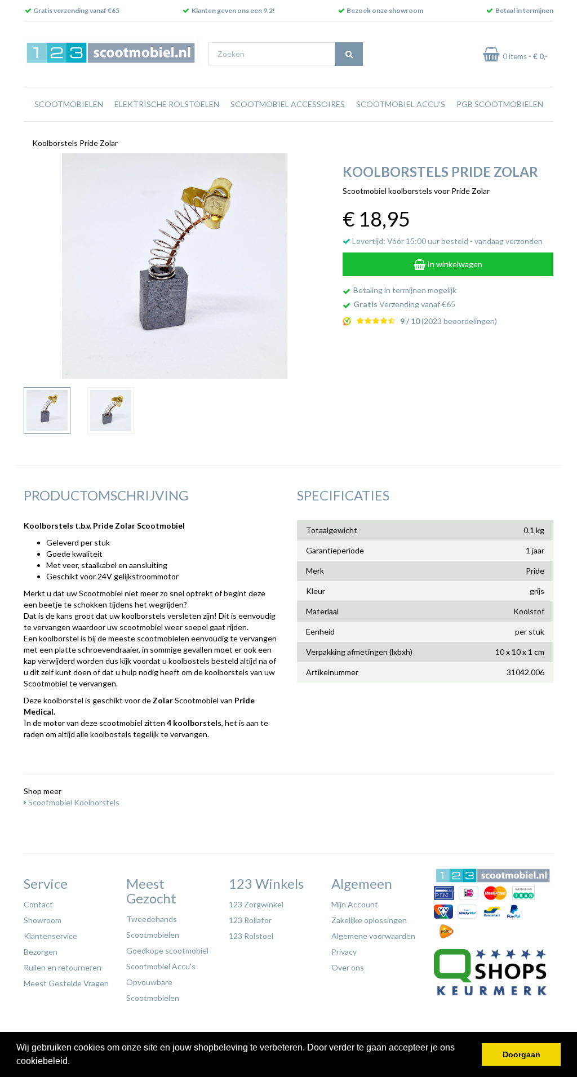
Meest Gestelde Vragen (66, 983)
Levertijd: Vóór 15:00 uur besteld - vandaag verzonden (446, 241)
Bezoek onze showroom (385, 10)
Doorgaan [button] (521, 1054)
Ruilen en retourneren (62, 967)
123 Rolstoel (251, 936)
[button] (74, 1062)
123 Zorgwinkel (256, 904)
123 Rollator (250, 920)
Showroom (42, 920)
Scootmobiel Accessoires (287, 104)
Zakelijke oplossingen (369, 920)
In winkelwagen (453, 264)
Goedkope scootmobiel (167, 950)
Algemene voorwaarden (373, 936)
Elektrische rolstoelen (166, 104)
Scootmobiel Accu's (400, 104)
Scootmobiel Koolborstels (72, 802)
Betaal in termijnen (524, 10)
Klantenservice (50, 936)
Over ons (347, 967)
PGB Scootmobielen (499, 104)
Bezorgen (40, 951)
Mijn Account (354, 904)
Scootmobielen (68, 104)
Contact (38, 904)
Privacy (344, 951)
